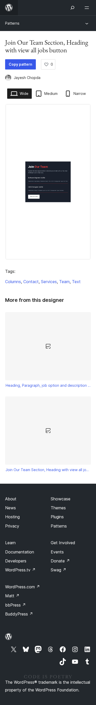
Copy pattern (20, 64)
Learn (10, 542)
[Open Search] (72, 7)
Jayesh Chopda (27, 77)
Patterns (12, 23)
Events (57, 551)
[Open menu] (88, 7)
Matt (12, 595)
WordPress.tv (20, 569)
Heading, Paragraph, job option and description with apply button (48, 385)
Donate (60, 560)
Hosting (12, 516)
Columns (13, 281)
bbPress (15, 605)
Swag (58, 569)
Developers (15, 560)
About (10, 498)
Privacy (12, 526)
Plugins (57, 516)
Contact (31, 281)
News (10, 507)
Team (64, 281)
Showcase (60, 498)
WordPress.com (22, 586)
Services (49, 281)
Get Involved (63, 542)
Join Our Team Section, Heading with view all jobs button (48, 470)
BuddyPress (19, 614)
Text (76, 281)
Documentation (19, 551)
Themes (58, 507)
